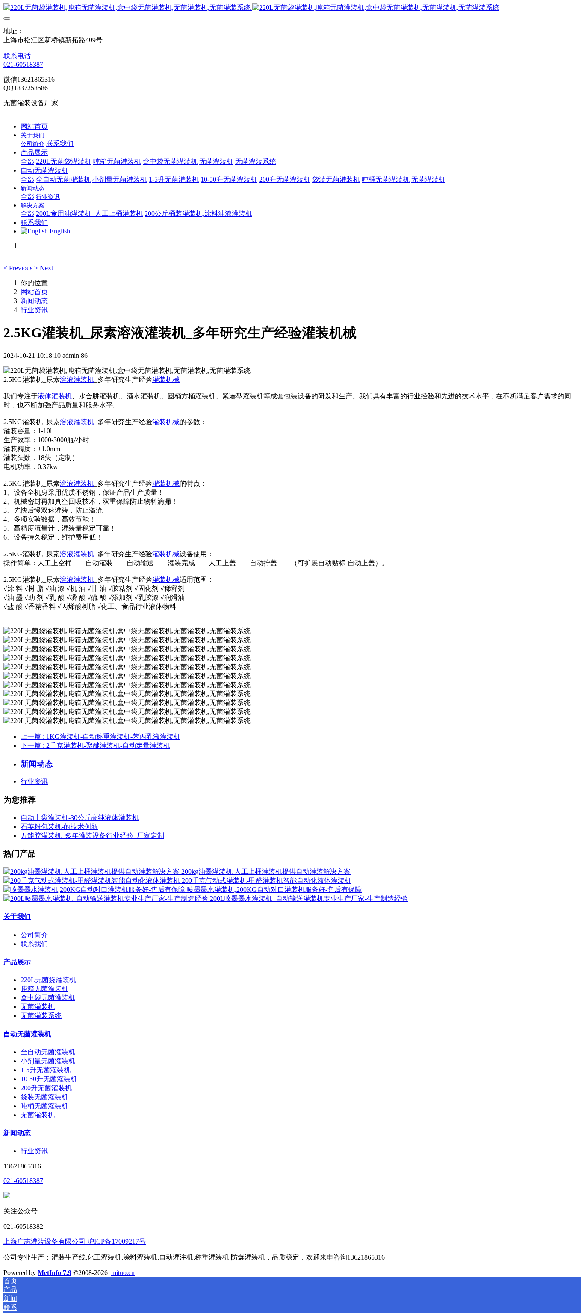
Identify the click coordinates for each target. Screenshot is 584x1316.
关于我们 (17, 916)
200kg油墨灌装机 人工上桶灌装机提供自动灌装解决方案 (266, 871)
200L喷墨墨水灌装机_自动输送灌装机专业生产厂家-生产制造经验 (309, 898)
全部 (27, 161)
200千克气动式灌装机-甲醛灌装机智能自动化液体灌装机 (266, 880)
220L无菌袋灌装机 (48, 979)
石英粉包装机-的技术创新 (59, 826)
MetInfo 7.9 (54, 1272)
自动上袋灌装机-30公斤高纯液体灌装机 (80, 817)
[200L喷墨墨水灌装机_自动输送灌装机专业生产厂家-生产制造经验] (106, 898)
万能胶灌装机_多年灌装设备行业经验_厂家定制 (92, 835)
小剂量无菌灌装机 (48, 1061)
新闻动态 (34, 300)
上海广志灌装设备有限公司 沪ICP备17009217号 (74, 1241)
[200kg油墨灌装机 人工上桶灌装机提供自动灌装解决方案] (92, 871)
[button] (18, 267)
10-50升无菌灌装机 (49, 1079)
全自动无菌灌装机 (48, 1052)
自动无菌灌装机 (27, 1034)
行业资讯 (34, 309)
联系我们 (34, 943)
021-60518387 (23, 64)
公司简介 (34, 934)
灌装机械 (166, 379)
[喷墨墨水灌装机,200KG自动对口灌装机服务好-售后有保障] (95, 889)
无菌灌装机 (38, 1006)
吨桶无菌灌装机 (44, 1105)
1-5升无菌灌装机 (46, 1070)
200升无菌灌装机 (46, 1088)
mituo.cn (123, 1272)
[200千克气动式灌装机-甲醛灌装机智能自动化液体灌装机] (92, 880)
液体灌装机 (55, 396)
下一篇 (95, 745)
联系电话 (17, 55)
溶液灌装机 (77, 379)
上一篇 (100, 736)
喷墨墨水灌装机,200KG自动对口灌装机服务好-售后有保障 (274, 889)
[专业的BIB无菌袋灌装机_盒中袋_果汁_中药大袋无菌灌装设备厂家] (292, 7)
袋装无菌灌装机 (44, 1097)
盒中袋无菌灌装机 (48, 997)
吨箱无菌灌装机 (44, 988)
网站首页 (34, 126)
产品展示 (17, 961)
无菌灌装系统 (41, 1015)
